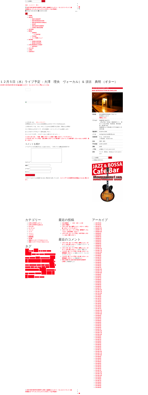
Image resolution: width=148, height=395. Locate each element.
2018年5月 (98, 281)
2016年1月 (98, 329)
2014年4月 (98, 365)
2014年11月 (98, 353)
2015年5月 (98, 343)
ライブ (42, 269)
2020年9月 (98, 233)
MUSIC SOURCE (36, 43)
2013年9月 (98, 377)
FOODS (34, 36)
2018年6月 (98, 279)
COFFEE (37, 34)
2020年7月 (98, 237)
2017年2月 (98, 307)
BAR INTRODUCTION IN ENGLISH (104, 90)
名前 (26, 165)
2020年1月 (98, 247)
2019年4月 (98, 262)
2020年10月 (98, 231)
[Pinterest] (57, 100)
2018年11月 (98, 271)
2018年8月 (98, 276)
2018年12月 (98, 269)
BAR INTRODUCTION (38, 21)
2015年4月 (98, 344)
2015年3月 (98, 346)
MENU (30, 31)
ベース (47, 267)
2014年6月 (98, 361)
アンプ (37, 254)
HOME (30, 15)
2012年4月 (98, 387)
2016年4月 (98, 324)
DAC (32, 251)
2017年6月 (98, 300)
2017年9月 (98, 295)
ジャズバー (34, 261)
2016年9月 (98, 315)
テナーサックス (32, 265)
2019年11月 (98, 250)
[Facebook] (57, 87)
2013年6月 (98, 382)
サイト (27, 172)
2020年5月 (98, 240)
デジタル (39, 265)
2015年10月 (98, 334)
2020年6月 (98, 238)
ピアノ (35, 267)
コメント (28, 162)
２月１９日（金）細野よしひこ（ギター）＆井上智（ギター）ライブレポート (75, 227)
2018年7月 (98, 278)
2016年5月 (98, 322)
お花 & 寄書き (66, 225)
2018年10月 (98, 272)
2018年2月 (98, 286)
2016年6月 (98, 320)
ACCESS (31, 29)
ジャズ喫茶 (47, 261)
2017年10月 (98, 293)
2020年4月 (98, 242)
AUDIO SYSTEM (36, 41)
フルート (39, 267)
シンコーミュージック (45, 257)
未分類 (30, 238)
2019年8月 (98, 255)
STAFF (34, 24)
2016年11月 (98, 312)
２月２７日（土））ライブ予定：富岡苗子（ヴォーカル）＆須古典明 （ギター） (75, 230)
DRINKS (34, 33)
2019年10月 (98, 252)
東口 (49, 273)
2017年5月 (98, 302)
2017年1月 (98, 308)
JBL (39, 251)
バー (51, 264)
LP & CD (31, 48)
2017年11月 (98, 291)
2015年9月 (98, 336)
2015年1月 (98, 349)
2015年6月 (98, 341)
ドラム (43, 265)
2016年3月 (98, 326)
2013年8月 (98, 379)
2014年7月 (98, 360)
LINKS (30, 50)
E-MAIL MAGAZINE (37, 27)
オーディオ (32, 228)
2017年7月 (98, 298)
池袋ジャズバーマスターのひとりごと (39, 242)
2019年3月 (98, 264)
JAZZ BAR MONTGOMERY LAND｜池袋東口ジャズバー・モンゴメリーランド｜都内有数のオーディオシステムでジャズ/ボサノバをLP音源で (48, 390)
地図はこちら (102, 117)
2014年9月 (98, 356)
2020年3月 (98, 243)
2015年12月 (98, 331)
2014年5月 (98, 363)
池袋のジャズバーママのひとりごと (38, 240)
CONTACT (31, 51)
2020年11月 (98, 230)
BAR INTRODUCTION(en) (39, 22)
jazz (36, 250)
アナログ (34, 254)
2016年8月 (98, 317)
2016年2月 (98, 327)
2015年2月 (98, 348)
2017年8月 (98, 296)
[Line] (57, 92)
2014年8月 (98, 358)
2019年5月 (98, 260)
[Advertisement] (74, 66)
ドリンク (31, 230)
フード (30, 231)
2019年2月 (98, 266)
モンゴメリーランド (32, 270)
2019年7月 (98, 257)
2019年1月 (98, 267)
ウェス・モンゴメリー (50, 254)
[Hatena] (57, 94)
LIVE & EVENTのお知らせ (36, 225)
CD (30, 251)
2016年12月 (98, 310)
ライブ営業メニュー (37, 38)
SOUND (31, 39)
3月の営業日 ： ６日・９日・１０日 (72, 223)
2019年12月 (98, 248)
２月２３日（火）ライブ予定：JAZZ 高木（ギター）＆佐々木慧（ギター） (75, 234)
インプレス (41, 254)
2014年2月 (98, 368)
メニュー (31, 233)
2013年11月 (98, 373)
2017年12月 (98, 290)
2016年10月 (98, 314)
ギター (38, 258)
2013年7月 (98, 380)
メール (27, 168)
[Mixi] (57, 97)
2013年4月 (98, 385)
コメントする (45, 85)
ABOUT (31, 17)
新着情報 (31, 237)
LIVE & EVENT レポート (35, 223)
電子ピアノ (37, 277)
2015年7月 (98, 339)
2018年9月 (98, 274)
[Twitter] (57, 89)
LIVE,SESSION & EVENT (35, 45)
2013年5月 (98, 384)
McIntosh (44, 251)
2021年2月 (98, 225)
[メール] (79, 7)
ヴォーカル (38, 273)
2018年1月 (98, 288)
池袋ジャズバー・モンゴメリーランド (29, 85)
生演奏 (31, 276)
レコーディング (50, 270)
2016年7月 (98, 319)
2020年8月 (98, 235)
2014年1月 (98, 370)
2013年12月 (98, 372)
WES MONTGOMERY (38, 26)
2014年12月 (98, 351)
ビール (32, 267)
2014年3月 (98, 367)
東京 (43, 273)
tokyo (28, 253)
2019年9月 (98, 254)
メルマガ (31, 235)
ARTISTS (34, 46)
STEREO (49, 251)
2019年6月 (98, 259)
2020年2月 (98, 245)
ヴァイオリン (32, 273)
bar (27, 250)
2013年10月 (98, 375)
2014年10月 (98, 355)
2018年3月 (98, 284)
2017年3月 (98, 305)
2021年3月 (98, 223)
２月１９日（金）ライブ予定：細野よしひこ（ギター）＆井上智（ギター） (75, 243)
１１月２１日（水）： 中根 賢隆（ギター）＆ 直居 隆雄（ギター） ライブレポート (48, 137)
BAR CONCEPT (36, 19)
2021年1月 (98, 226)
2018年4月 (98, 283)
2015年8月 (98, 338)
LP (41, 251)
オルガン (27, 258)
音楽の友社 (42, 277)
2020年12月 (98, 228)
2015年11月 (98, 332)
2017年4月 (98, 303)
